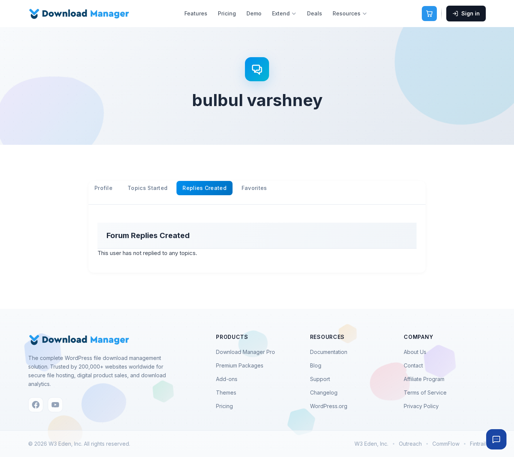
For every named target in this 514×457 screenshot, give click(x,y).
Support (320, 379)
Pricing (227, 13)
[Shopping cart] (429, 13)
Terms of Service (425, 392)
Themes (226, 392)
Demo (254, 13)
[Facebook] (35, 404)
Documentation (328, 352)
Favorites (254, 188)
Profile (103, 188)
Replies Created (204, 188)
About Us (415, 352)
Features (195, 13)
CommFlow (445, 443)
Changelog (324, 392)
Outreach (410, 443)
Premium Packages (239, 365)
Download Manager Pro (245, 352)
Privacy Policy (421, 406)
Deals (314, 13)
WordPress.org (328, 406)
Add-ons (226, 379)
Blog (315, 365)
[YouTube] (55, 404)
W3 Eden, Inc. (371, 443)
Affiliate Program (424, 379)
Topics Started (147, 188)
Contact (413, 365)
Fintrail (478, 443)
